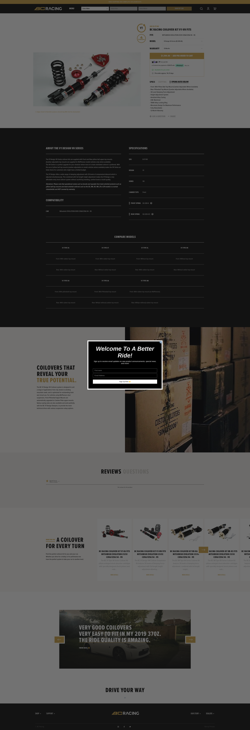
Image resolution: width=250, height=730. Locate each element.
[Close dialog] (161, 342)
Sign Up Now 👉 (125, 381)
